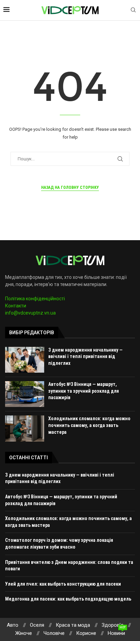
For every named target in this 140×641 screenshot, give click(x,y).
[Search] (133, 10)
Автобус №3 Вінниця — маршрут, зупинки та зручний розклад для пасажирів (83, 390)
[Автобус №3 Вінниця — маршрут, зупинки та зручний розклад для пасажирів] (24, 394)
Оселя (37, 625)
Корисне (86, 633)
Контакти (15, 305)
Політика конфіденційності (35, 298)
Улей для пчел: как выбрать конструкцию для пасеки (63, 584)
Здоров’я (112, 625)
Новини (116, 632)
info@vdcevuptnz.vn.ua (30, 313)
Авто (12, 625)
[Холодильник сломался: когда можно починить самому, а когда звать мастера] (24, 428)
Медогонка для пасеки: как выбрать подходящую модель (68, 599)
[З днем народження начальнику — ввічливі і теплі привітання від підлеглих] (24, 360)
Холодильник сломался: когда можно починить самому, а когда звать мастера (89, 425)
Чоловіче (54, 633)
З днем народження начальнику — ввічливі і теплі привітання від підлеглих (85, 356)
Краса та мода (73, 625)
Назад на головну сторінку (70, 187)
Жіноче (23, 633)
